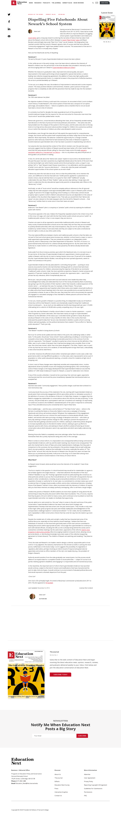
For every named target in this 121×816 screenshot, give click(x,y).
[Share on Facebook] (9, 21)
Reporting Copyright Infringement (95, 785)
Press (56, 788)
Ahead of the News (35, 14)
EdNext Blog (51, 14)
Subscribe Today (60, 675)
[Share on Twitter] (9, 14)
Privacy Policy (88, 781)
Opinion (61, 14)
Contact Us (58, 796)
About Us (58, 774)
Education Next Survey (62, 785)
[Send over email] (9, 36)
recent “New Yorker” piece (71, 40)
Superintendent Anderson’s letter (64, 68)
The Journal (58, 778)
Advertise (87, 774)
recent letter (32, 38)
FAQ (85, 796)
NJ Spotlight (49, 583)
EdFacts (57, 781)
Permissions (88, 792)
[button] (93, 3)
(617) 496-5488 (21, 781)
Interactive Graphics (61, 792)
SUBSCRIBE (104, 3)
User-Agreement (89, 778)
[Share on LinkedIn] (9, 29)
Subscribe (82, 736)
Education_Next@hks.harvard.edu (26, 783)
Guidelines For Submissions (93, 788)
